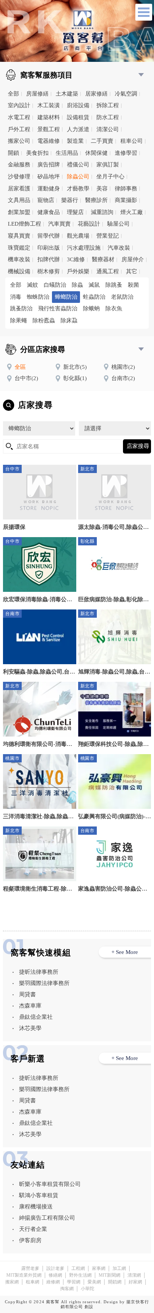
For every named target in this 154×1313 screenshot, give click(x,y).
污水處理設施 (84, 248)
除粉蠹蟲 (44, 320)
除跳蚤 (113, 285)
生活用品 (67, 153)
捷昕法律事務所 (38, 972)
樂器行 (69, 200)
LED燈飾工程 (24, 224)
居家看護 (19, 189)
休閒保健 (96, 153)
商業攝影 (126, 200)
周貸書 (27, 994)
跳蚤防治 (21, 308)
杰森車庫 (30, 1006)
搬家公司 (19, 141)
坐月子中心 (110, 177)
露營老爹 (30, 1268)
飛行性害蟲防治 (57, 308)
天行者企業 (33, 1229)
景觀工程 (48, 129)
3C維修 (76, 259)
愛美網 (94, 1282)
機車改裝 (19, 259)
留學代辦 (48, 236)
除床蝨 (69, 320)
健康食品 (48, 212)
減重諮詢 (102, 212)
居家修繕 (96, 94)
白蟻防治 (55, 285)
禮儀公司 (78, 165)
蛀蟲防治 (94, 297)
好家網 (135, 1282)
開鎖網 (114, 1282)
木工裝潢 (48, 105)
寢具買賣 (19, 236)
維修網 (53, 1282)
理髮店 (75, 212)
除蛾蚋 (91, 308)
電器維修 (48, 141)
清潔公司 (107, 129)
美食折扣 (37, 153)
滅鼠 (94, 285)
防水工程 (107, 117)
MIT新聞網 (109, 1275)
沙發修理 (19, 177)
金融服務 (19, 165)
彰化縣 (75, 378)
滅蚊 (32, 285)
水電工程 (19, 117)
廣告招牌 (48, 165)
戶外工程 (19, 129)
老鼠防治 (122, 297)
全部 (13, 94)
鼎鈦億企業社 (36, 1017)
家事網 (98, 1268)
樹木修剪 (48, 271)
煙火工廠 (131, 212)
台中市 (26, 378)
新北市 (75, 367)
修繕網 (55, 1275)
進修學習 (126, 153)
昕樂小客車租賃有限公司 (50, 1184)
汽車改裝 (119, 248)
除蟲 (77, 285)
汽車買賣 (59, 224)
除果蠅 (18, 320)
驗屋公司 (118, 224)
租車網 (32, 1282)
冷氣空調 (126, 94)
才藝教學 (78, 189)
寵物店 (45, 200)
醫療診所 (96, 200)
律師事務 (126, 189)
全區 (20, 367)
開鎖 (13, 153)
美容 (102, 189)
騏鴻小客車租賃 (38, 1195)
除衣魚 (113, 308)
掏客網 (67, 1288)
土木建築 (67, 94)
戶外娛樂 (78, 271)
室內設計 (19, 105)
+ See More (124, 952)
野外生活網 (80, 1275)
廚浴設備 (78, 105)
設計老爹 (55, 1268)
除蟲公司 (78, 177)
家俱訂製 (107, 165)
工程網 (78, 1268)
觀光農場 (78, 236)
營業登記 (107, 236)
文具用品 (19, 200)
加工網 (119, 1268)
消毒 (15, 297)
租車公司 (131, 141)
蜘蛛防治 (38, 297)
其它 (131, 271)
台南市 (123, 378)
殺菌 (133, 285)
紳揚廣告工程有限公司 (47, 1218)
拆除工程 (107, 105)
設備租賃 (78, 117)
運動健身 (48, 189)
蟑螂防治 (66, 297)
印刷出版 (48, 248)
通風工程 (107, 271)
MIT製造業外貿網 (23, 1275)
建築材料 (48, 117)
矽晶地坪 (48, 177)
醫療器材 (103, 259)
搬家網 (12, 1282)
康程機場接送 (36, 1207)
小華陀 (87, 1288)
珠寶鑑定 (19, 248)
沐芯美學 (30, 1028)
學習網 (73, 1282)
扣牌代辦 (48, 259)
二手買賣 (102, 141)
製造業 (75, 141)
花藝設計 (89, 224)
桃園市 (123, 367)
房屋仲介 (132, 259)
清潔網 (134, 1275)
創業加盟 (19, 212)
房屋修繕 (37, 94)
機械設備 (19, 271)
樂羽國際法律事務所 (44, 983)
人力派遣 (78, 129)
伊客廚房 (30, 1240)
